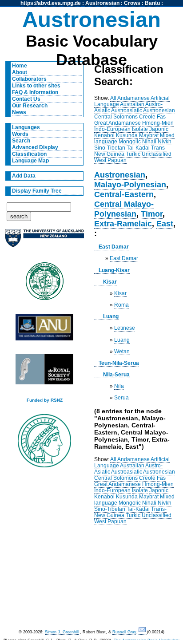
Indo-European (112, 129)
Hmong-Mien (158, 123)
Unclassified (156, 154)
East (164, 223)
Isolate (140, 129)
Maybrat (149, 135)
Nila (119, 386)
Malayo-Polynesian (130, 184)
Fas (161, 117)
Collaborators (29, 79)
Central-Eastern (124, 194)
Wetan (122, 351)
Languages (26, 127)
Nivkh (164, 141)
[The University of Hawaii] (44, 284)
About (19, 72)
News (19, 112)
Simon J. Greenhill (62, 632)
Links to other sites (36, 86)
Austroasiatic (126, 110)
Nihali (149, 141)
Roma (121, 305)
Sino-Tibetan (109, 148)
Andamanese (133, 98)
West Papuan (110, 160)
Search (21, 141)
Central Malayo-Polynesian (124, 208)
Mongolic (130, 141)
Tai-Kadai (138, 148)
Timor (152, 213)
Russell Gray (124, 632)
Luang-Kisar (114, 270)
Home (19, 66)
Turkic (133, 154)
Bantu (152, 3)
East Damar (114, 247)
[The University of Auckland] (44, 242)
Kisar (110, 282)
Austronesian (102, 3)
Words (20, 134)
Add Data (24, 176)
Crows (132, 3)
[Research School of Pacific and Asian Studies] (44, 329)
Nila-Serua (116, 374)
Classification (29, 154)
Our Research (30, 106)
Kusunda (127, 135)
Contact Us (26, 99)
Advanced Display (35, 147)
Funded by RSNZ (45, 400)
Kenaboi (104, 135)
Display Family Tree (37, 191)
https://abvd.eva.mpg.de (50, 3)
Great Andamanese (117, 123)
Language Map (30, 161)
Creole (147, 117)
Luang (111, 316)
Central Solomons (116, 117)
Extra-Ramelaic (123, 223)
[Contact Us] (143, 632)
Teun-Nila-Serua (119, 363)
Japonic (158, 129)
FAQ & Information (35, 92)
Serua (121, 398)
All (113, 98)
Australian (132, 104)
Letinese (124, 328)
